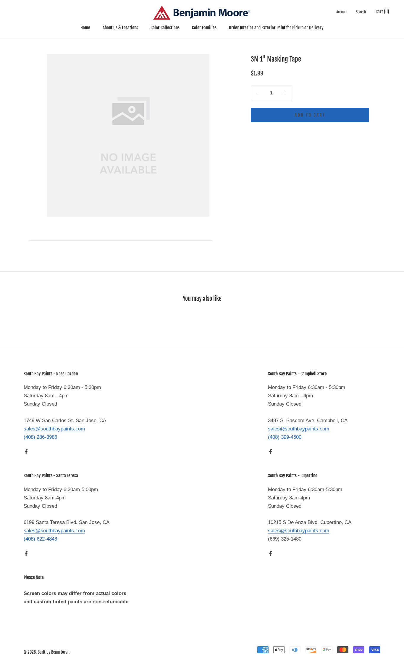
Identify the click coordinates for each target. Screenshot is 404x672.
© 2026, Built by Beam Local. (47, 652)
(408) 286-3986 (40, 437)
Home (85, 27)
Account (342, 11)
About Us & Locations (120, 27)
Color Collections (165, 27)
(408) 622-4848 (40, 539)
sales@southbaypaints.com (54, 429)
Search (361, 11)
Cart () (382, 12)
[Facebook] (26, 451)
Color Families (204, 27)
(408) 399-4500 (284, 437)
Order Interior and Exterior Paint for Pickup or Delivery (276, 27)
